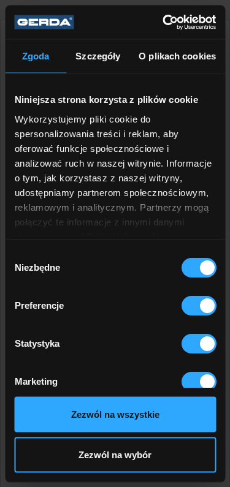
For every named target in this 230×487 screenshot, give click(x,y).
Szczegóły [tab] (97, 56)
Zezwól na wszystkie (115, 414)
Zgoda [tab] (36, 56)
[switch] (198, 305)
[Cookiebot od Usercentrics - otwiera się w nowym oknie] (164, 22)
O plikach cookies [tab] (177, 56)
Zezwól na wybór (115, 454)
